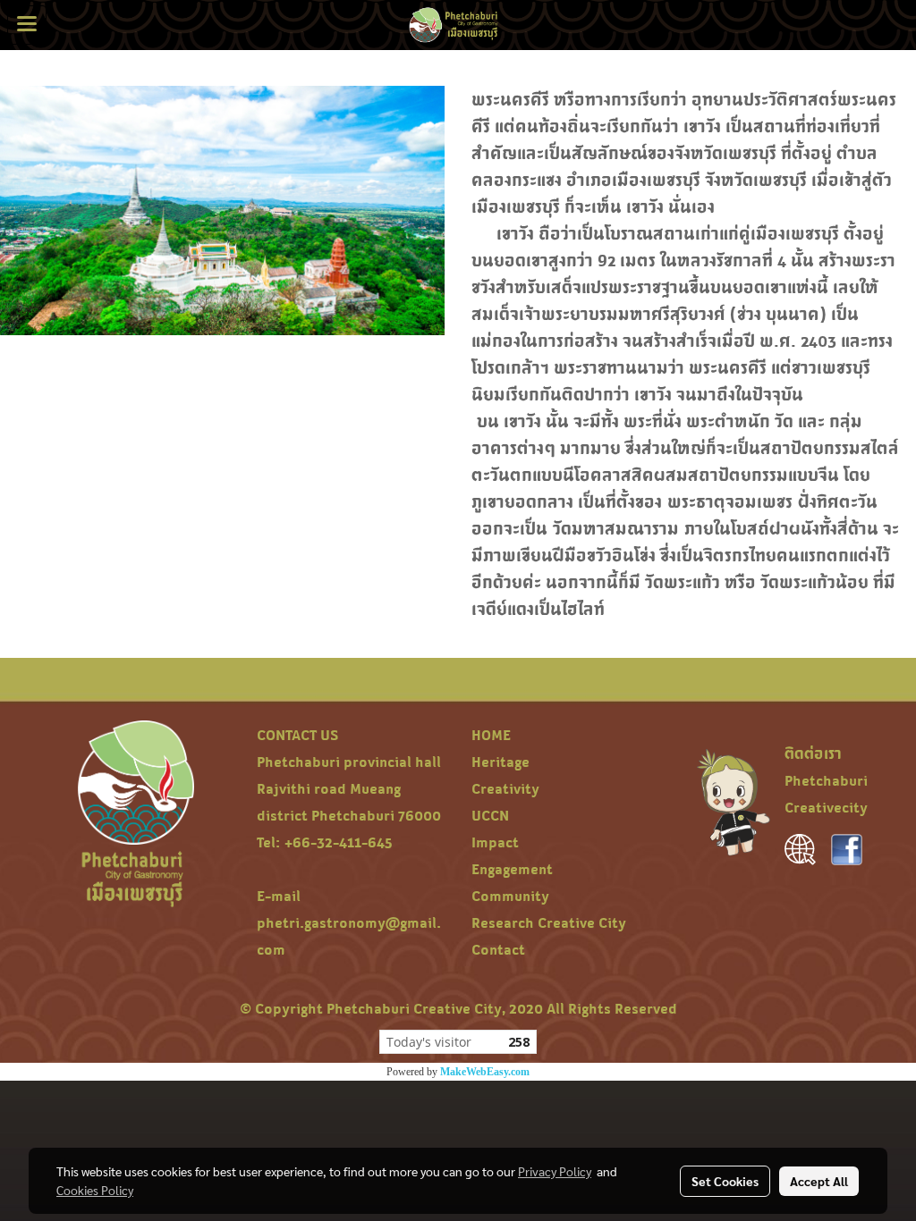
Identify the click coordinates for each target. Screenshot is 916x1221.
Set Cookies (725, 1181)
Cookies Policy (94, 1190)
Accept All (819, 1181)
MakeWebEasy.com (485, 1071)
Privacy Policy (554, 1171)
